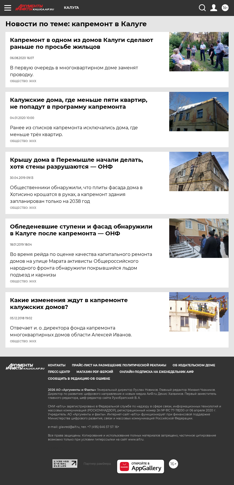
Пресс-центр (59, 372)
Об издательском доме (194, 365)
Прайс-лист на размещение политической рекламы (119, 365)
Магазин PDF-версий (94, 372)
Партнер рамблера (97, 463)
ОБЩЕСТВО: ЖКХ (23, 81)
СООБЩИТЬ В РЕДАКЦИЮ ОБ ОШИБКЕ (79, 379)
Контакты (56, 365)
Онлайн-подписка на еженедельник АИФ (157, 372)
